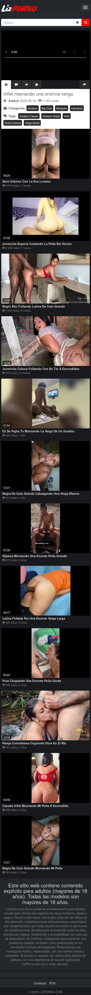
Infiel (66, 116)
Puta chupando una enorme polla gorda (31, 681)
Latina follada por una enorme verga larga (33, 618)
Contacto (40, 983)
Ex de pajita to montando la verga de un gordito (38, 431)
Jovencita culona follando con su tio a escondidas (40, 369)
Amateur (32, 108)
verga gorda (32, 123)
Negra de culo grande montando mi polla (32, 868)
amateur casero (28, 116)
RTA (52, 983)
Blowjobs (61, 108)
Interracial (77, 108)
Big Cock (47, 108)
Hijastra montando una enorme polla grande (34, 556)
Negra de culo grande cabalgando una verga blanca (40, 493)
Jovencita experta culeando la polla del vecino (37, 244)
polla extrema (13, 123)
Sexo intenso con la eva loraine (26, 181)
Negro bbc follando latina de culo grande (33, 306)
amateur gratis (51, 116)
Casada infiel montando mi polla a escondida (35, 806)
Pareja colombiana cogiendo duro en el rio (34, 743)
